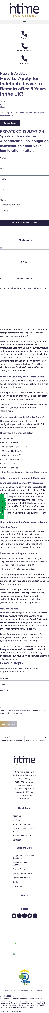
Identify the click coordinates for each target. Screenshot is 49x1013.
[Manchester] (24, 58)
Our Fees (16, 882)
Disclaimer (17, 886)
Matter (3, 200)
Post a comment (8, 724)
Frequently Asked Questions (20, 863)
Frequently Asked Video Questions (23, 857)
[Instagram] (19, 915)
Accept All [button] (18, 1011)
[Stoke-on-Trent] (24, 46)
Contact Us (17, 840)
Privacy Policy (19, 869)
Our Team (17, 820)
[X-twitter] (24, 915)
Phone (3, 179)
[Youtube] (35, 915)
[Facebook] (14, 915)
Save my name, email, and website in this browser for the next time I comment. (23, 711)
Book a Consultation (21, 824)
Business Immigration (22, 835)
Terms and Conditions (22, 873)
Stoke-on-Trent (24, 50)
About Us (17, 816)
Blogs (2, 107)
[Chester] (24, 34)
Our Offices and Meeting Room (23, 830)
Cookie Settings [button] (6, 1011)
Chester (24, 38)
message (4, 210)
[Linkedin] (29, 915)
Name (3, 158)
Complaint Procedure (22, 878)
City (2, 189)
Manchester (24, 63)
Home (2, 101)
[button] (24, 22)
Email (2, 168)
